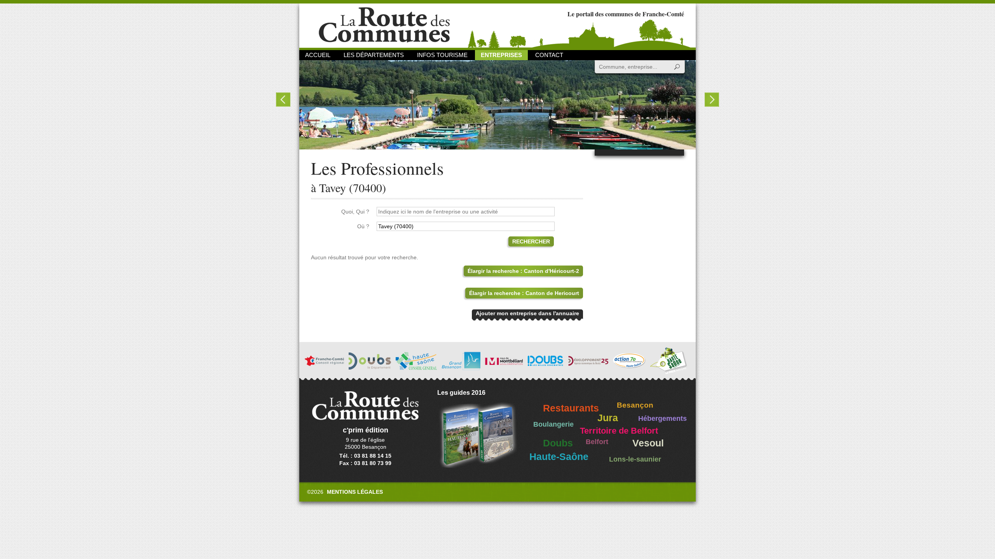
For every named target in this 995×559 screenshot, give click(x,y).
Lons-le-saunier (635, 459)
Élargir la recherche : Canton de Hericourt (524, 293)
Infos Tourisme (442, 55)
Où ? (363, 226)
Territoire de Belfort (619, 431)
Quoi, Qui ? (355, 211)
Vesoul (648, 443)
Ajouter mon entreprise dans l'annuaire (527, 313)
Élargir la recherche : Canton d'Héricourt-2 (523, 271)
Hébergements (662, 418)
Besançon (635, 405)
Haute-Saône (558, 456)
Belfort (597, 442)
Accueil (317, 55)
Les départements (374, 55)
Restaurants (571, 408)
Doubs (558, 443)
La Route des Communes (384, 25)
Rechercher (531, 241)
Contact (549, 55)
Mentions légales (355, 492)
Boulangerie (553, 424)
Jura (607, 418)
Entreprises (501, 55)
